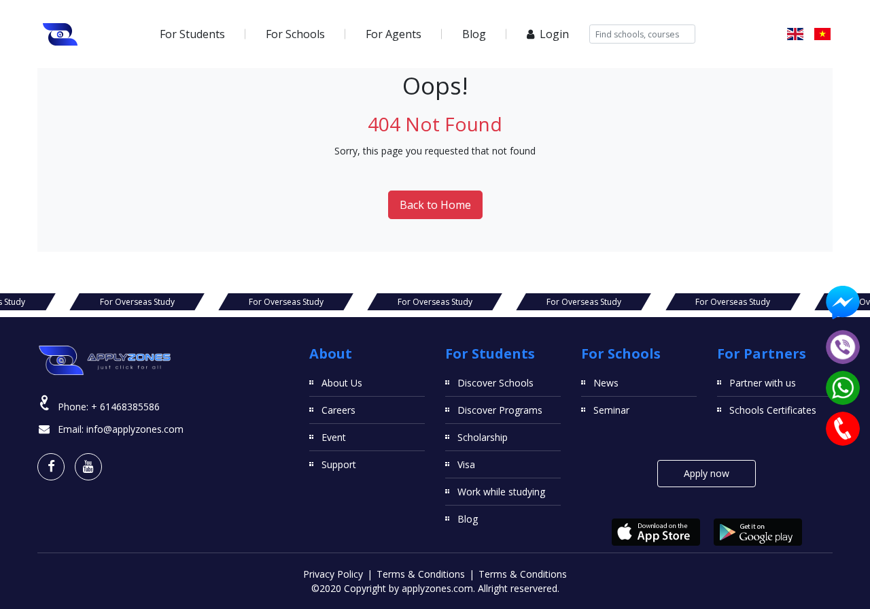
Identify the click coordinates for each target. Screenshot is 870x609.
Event (333, 437)
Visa (466, 464)
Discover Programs (499, 410)
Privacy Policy (333, 573)
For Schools (295, 34)
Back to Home (435, 204)
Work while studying (501, 491)
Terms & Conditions (421, 573)
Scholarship (482, 437)
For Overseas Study (137, 302)
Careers (338, 410)
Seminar (611, 410)
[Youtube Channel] (88, 466)
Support (338, 464)
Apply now (706, 473)
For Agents (393, 34)
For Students (192, 34)
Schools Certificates (772, 410)
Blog (474, 34)
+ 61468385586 (125, 406)
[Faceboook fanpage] (51, 466)
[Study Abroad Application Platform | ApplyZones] (60, 34)
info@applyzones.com (135, 429)
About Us (341, 382)
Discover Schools (495, 382)
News (606, 382)
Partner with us (762, 382)
